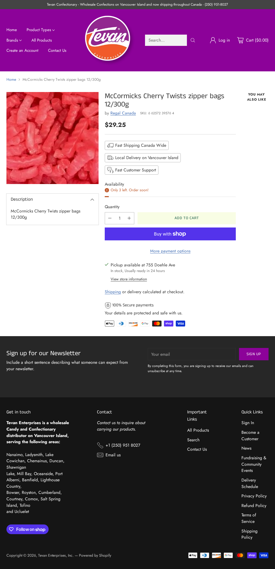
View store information (129, 279)
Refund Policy (253, 505)
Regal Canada (123, 113)
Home (11, 79)
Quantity (112, 207)
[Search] (193, 40)
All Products (198, 430)
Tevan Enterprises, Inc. (56, 555)
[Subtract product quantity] (110, 218)
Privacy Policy (254, 496)
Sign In (247, 423)
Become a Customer (250, 435)
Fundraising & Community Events (253, 464)
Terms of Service (248, 518)
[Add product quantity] (129, 218)
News (246, 448)
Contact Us (197, 449)
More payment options (170, 251)
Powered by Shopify (95, 555)
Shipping (113, 292)
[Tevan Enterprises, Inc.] (109, 40)
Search (193, 440)
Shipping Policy (249, 534)
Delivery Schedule (249, 483)
